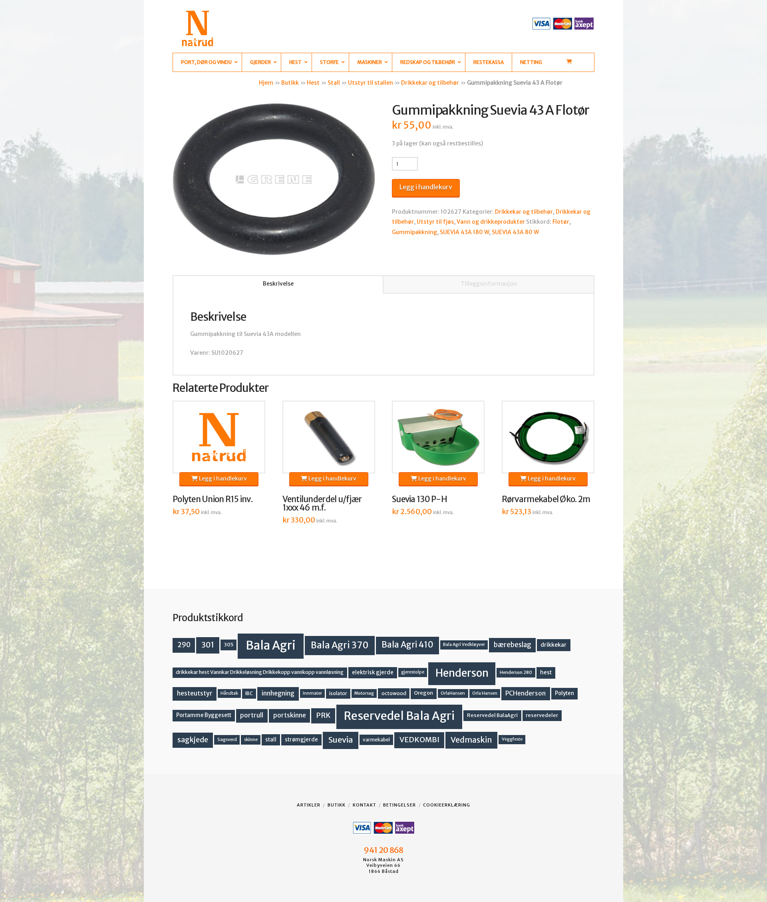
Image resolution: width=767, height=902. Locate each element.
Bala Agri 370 (340, 645)
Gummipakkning (414, 232)
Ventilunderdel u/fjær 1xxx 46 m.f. (322, 503)
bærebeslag (512, 645)
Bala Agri (271, 645)
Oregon (423, 692)
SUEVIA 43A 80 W (515, 232)
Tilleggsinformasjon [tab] (489, 283)
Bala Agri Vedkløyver (464, 644)
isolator (338, 693)
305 (228, 644)
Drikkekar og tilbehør (430, 82)
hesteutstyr (195, 693)
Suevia (340, 740)
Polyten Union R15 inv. (212, 499)
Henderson (462, 672)
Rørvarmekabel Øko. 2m (546, 499)
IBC (249, 693)
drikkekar (553, 644)
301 (207, 645)
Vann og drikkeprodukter (491, 221)
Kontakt (364, 805)
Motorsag (364, 693)
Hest (313, 82)
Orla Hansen (484, 693)
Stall (334, 82)
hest (546, 672)
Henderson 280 (516, 672)
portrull (251, 715)
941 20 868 (383, 850)
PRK (323, 715)
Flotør (560, 221)
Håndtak (229, 693)
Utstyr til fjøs (435, 221)
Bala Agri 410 (407, 645)
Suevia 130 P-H (419, 499)
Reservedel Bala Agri (399, 716)
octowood (394, 693)
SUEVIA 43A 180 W (464, 232)
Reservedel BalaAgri (492, 715)
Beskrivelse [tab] (278, 283)
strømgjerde (301, 739)
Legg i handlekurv (425, 187)
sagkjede (192, 739)
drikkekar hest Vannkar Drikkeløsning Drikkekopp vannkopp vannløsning (260, 672)
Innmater (312, 693)
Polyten (564, 693)
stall (270, 739)
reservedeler (542, 715)
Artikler (308, 805)
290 (184, 644)
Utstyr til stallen (370, 82)
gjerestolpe (412, 672)
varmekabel (376, 740)
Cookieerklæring (446, 805)
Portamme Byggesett (203, 715)
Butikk (290, 82)
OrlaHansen (453, 693)
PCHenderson (525, 693)
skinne (251, 739)
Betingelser (399, 805)
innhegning (278, 693)
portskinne (289, 715)
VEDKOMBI (419, 739)
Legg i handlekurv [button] (222, 478)
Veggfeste (512, 739)
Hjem (266, 82)
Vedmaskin (471, 740)
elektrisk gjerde (372, 672)
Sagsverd (227, 739)
